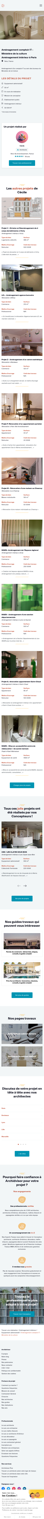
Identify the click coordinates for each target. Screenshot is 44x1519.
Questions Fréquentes (9, 1456)
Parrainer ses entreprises (10, 1448)
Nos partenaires (7, 1362)
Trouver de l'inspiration (9, 1477)
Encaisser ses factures (10, 1453)
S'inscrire (5, 1397)
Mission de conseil (8, 1391)
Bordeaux (5, 1115)
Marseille (5, 1137)
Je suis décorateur (8, 1437)
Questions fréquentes (9, 1388)
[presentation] (19, 886)
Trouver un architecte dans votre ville (15, 1474)
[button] (18, 1144)
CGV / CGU (6, 1368)
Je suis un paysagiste (9, 1439)
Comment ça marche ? (9, 1385)
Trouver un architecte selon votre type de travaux (19, 1471)
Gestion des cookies (9, 1374)
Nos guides (6, 1402)
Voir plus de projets (22, 898)
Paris (3, 1108)
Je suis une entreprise (9, 1428)
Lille (3, 1129)
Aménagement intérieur (27, 1330)
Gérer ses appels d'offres (10, 1451)
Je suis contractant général (11, 1442)
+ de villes (22, 1154)
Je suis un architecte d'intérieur (13, 1434)
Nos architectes (7, 1399)
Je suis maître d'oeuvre (10, 1431)
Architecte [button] (23, 150)
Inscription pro (7, 1445)
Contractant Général (9, 1394)
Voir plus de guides (22, 995)
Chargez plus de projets (22, 785)
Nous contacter (7, 1365)
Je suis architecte (8, 1425)
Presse (4, 1359)
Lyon (3, 1122)
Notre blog (5, 1357)
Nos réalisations (7, 1405)
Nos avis (4, 1408)
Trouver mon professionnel (22, 163)
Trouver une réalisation (10, 1330)
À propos (5, 1354)
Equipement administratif (11, 1333)
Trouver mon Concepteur (22, 1314)
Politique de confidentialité (11, 1371)
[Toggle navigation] (40, 5)
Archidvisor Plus (7, 1468)
